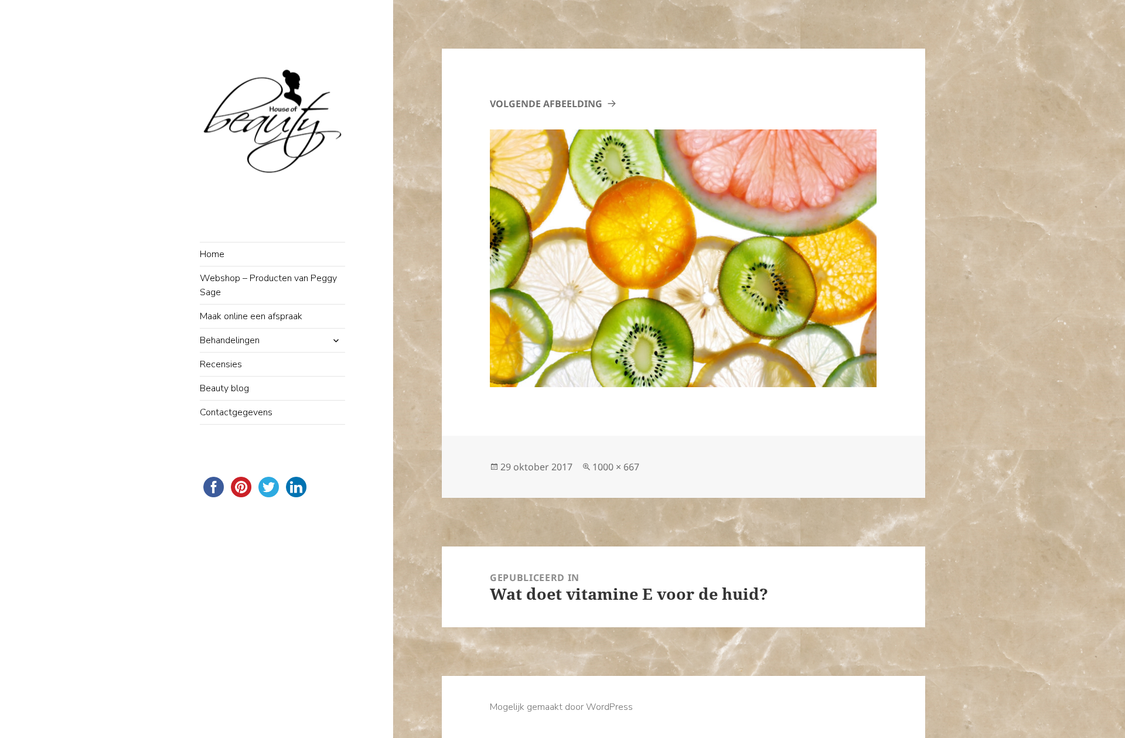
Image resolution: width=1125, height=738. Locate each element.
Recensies (221, 364)
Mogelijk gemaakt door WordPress (561, 707)
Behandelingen (230, 340)
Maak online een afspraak (251, 316)
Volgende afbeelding (546, 103)
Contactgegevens (236, 412)
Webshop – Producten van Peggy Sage (268, 285)
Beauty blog (224, 388)
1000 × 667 (615, 466)
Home (212, 254)
